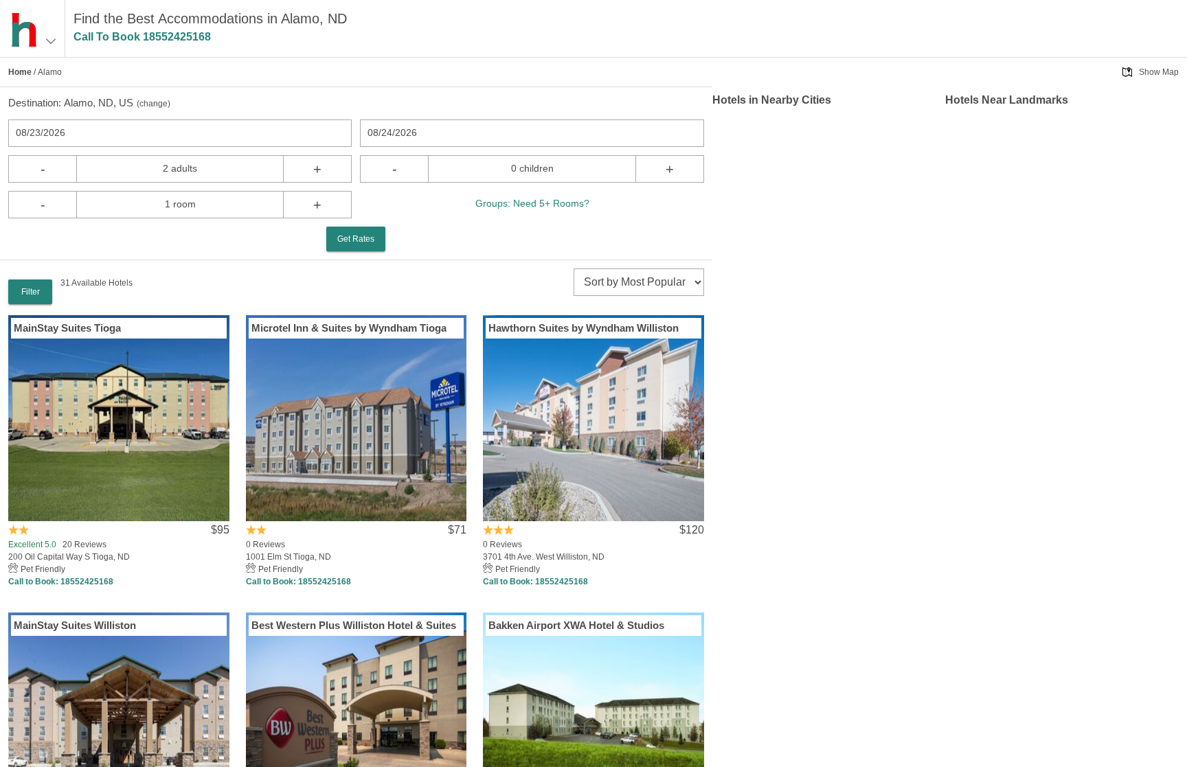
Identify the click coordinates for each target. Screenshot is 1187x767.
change (153, 103)
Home (20, 72)
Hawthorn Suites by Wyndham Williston (583, 328)
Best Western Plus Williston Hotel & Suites (353, 625)
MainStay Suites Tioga (67, 328)
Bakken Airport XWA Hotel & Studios (576, 625)
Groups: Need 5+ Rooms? (532, 203)
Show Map (1159, 72)
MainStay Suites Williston (75, 625)
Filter (30, 292)
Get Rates (355, 239)
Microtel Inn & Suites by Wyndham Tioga (348, 328)
